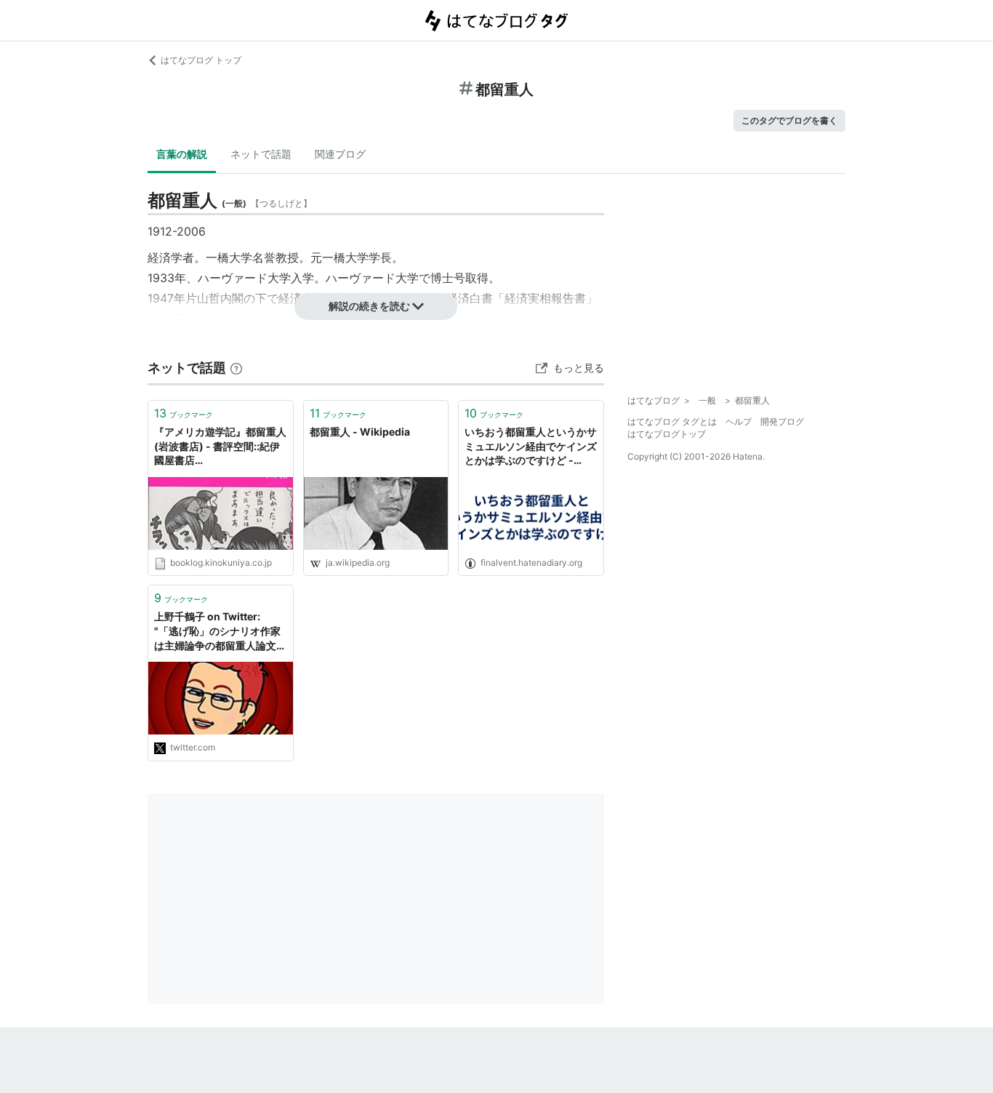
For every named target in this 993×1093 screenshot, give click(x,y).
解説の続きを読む (369, 306)
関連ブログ (340, 154)
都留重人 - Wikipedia (360, 431)
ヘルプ (738, 421)
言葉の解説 (181, 154)
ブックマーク (183, 413)
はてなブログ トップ (201, 60)
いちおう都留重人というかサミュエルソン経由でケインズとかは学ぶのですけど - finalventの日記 (531, 446)
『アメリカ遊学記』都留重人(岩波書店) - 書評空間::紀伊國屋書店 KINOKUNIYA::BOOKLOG (220, 446)
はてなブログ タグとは (672, 421)
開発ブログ (782, 421)
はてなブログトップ (666, 433)
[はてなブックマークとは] (236, 367)
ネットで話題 (261, 154)
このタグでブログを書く (789, 120)
